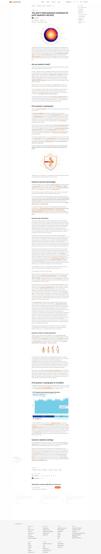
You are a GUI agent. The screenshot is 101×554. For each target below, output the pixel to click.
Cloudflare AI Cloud (76, 529)
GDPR (44, 547)
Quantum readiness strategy (81, 22)
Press (29, 548)
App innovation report (61, 528)
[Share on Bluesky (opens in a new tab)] (21, 459)
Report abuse (45, 552)
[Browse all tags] (68, 5)
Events (58, 536)
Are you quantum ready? (82, 7)
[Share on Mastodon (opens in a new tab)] (14, 462)
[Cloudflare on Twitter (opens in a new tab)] (41, 476)
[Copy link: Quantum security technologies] (31, 181)
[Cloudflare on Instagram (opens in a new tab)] (47, 476)
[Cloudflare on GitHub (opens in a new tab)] (49, 476)
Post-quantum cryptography (80, 10)
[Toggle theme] (76, 2)
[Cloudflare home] (15, 2)
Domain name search (32, 538)
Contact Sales (85, 1)
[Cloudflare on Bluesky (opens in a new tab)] (51, 476)
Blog (58, 538)
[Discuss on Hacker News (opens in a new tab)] (14, 459)
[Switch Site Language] (74, 2)
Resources (53, 1)
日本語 (46, 22)
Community (59, 547)
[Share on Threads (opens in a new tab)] (16, 462)
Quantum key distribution (83, 14)
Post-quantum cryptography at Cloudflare (81, 19)
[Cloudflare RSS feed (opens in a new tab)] (39, 476)
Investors (30, 547)
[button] (50, 161)
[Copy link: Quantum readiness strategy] (31, 439)
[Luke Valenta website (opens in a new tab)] (40, 478)
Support (59, 534)
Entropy (44, 5)
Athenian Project (46, 529)
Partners (29, 531)
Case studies (59, 531)
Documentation (60, 543)
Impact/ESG (45, 534)
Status (58, 533)
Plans (29, 528)
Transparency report (47, 550)
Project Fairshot (46, 533)
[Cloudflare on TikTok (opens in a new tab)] (55, 476)
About (29, 543)
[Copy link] (19, 462)
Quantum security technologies (81, 12)
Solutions (47, 1)
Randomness (50, 469)
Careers (29, 545)
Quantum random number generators (82, 16)
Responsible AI (46, 548)
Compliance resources (47, 543)
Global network (31, 552)
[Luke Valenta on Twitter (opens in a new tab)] (42, 478)
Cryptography (39, 5)
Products (42, 1)
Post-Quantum (48, 5)
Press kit (29, 550)
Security (60, 469)
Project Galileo (46, 528)
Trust (44, 545)
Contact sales (30, 529)
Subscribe (58, 487)
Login (81, 1)
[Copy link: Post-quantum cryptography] (31, 106)
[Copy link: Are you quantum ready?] (31, 64)
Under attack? (31, 536)
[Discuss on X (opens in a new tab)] (16, 459)
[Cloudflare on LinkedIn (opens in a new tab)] (43, 476)
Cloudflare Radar (60, 529)
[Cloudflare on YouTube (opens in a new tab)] (45, 476)
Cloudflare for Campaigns (48, 531)
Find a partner (31, 533)
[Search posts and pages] (78, 2)
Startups (29, 534)
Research (55, 469)
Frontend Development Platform (78, 533)
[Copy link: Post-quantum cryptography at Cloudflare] (31, 382)
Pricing (59, 1)
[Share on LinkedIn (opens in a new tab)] (19, 459)
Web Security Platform (76, 537)
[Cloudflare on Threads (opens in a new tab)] (53, 476)
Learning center (60, 545)
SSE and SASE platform (77, 528)
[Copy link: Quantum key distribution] (31, 218)
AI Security (74, 531)
